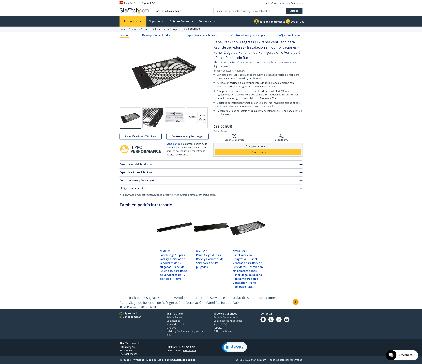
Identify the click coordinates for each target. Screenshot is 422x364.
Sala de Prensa (174, 317)
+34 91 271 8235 (186, 347)
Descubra (205, 21)
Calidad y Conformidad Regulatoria (185, 331)
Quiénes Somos (179, 21)
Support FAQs (220, 324)
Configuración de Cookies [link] (180, 359)
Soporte (154, 21)
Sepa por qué (174, 144)
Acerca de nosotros (176, 324)
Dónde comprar (132, 316)
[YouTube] (286, 319)
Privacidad (138, 359)
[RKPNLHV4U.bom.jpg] (175, 117)
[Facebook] (263, 319)
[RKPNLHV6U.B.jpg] (152, 117)
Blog (168, 334)
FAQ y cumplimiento (290, 35)
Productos (131, 21)
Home (123, 29)
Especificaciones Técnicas (202, 35)
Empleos (171, 327)
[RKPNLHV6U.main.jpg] (130, 118)
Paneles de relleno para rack (170, 29)
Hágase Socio (130, 313)
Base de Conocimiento (272, 21)
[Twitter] (271, 319)
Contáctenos (173, 320)
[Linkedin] (279, 319)
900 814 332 (189, 350)
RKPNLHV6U (194, 29)
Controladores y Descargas (248, 35)
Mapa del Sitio (154, 359)
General (124, 35)
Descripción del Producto (157, 35)
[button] (234, 347)
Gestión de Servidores (140, 29)
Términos (125, 359)
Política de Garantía (223, 331)
